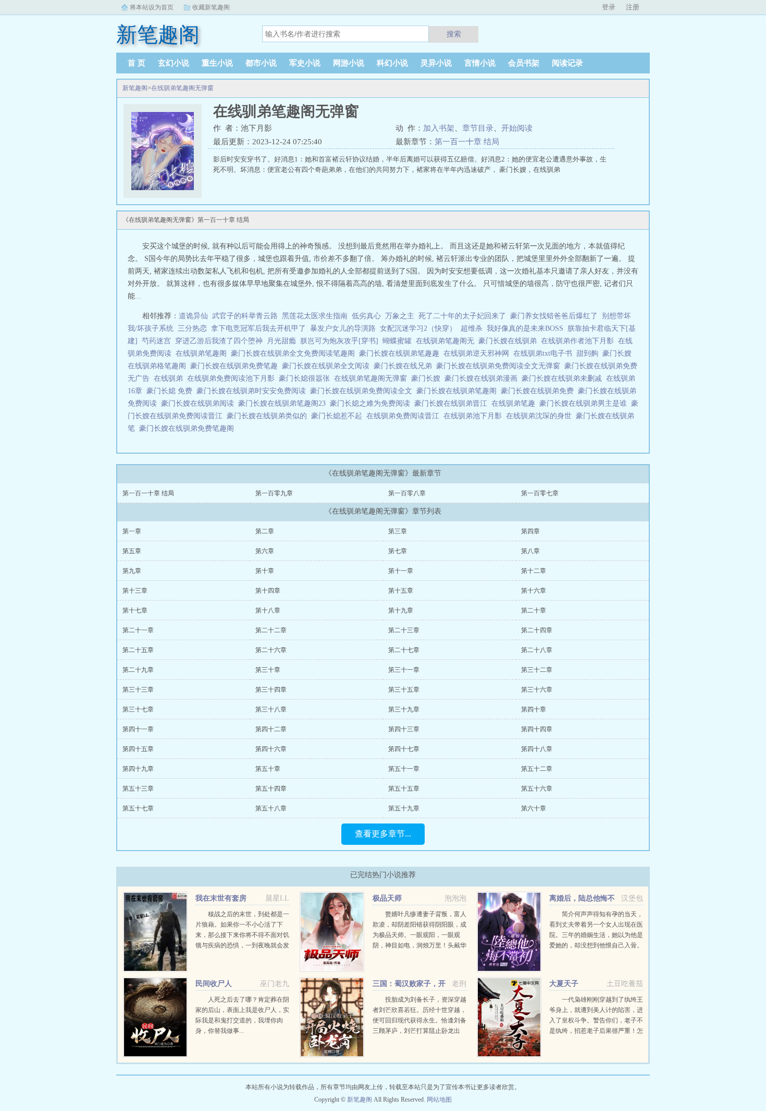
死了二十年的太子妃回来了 (462, 316)
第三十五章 (403, 689)
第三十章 (267, 669)
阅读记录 (567, 63)
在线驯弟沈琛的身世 (541, 416)
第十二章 (533, 571)
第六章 (264, 551)
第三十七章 (138, 709)
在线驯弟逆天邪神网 (478, 353)
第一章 (131, 531)
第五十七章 (138, 808)
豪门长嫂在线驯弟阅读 (199, 403)
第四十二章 (271, 729)
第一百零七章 (540, 493)
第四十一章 (138, 729)
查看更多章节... (383, 833)
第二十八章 (536, 650)
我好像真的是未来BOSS (525, 328)
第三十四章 (271, 689)
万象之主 (399, 316)
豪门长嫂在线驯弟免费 (539, 391)
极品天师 (387, 898)
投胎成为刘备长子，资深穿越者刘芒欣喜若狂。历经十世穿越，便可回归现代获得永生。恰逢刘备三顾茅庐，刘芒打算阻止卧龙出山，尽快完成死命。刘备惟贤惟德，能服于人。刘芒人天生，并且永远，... (419, 1031)
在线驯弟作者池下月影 (579, 341)
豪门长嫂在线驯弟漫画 (483, 378)
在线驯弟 (170, 378)
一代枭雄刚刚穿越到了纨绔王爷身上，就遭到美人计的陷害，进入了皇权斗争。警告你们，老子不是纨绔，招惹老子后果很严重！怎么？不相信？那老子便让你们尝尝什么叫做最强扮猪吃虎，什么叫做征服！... (596, 1031)
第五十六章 (536, 788)
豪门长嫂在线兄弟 (405, 366)
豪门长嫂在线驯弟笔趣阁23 (284, 403)
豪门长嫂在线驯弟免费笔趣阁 (188, 428)
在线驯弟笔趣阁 (203, 353)
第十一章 (400, 571)
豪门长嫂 (427, 378)
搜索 (454, 34)
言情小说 (480, 63)
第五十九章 (403, 808)
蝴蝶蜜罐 (397, 341)
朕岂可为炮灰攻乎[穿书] (339, 341)
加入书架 (438, 128)
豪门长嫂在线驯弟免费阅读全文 (363, 391)
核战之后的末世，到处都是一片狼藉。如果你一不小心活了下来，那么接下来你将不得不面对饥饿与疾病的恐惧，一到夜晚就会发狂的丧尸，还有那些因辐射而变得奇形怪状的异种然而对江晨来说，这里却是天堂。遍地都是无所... (242, 945)
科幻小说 (392, 63)
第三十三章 (138, 689)
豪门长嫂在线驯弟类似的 (269, 416)
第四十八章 (536, 749)
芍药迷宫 (156, 341)
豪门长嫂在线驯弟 (509, 341)
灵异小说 (436, 63)
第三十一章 (403, 669)
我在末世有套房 (220, 898)
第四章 (530, 531)
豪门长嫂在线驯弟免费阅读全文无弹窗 (500, 366)
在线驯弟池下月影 (474, 416)
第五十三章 (138, 788)
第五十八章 (271, 808)
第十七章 (134, 610)
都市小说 (261, 63)
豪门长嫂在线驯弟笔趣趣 (401, 353)
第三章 (397, 531)
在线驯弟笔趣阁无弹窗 (182, 88)
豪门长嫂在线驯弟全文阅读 (328, 366)
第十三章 (134, 590)
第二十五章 (138, 650)
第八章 (530, 551)
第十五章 (400, 590)
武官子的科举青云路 (245, 316)
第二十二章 (271, 630)
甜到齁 (589, 353)
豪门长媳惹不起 (338, 416)
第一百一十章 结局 (467, 142)
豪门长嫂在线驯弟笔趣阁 (458, 391)
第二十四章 (536, 630)
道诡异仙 (193, 316)
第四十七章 (403, 749)
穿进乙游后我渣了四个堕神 (219, 341)
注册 (632, 7)
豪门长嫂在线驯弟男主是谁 (585, 403)
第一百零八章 (407, 493)
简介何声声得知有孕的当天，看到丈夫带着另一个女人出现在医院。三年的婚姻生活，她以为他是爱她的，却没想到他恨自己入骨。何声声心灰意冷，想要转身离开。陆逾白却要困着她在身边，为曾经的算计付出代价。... (596, 945)
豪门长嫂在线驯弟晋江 (452, 403)
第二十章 (533, 610)
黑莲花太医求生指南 (315, 316)
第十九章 (400, 610)
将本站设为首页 (152, 7)
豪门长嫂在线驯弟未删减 (564, 378)
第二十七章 (403, 650)
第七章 (397, 551)
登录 (608, 7)
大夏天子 (563, 984)
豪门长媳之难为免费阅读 (372, 403)
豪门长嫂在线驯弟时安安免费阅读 (253, 391)
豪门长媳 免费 (171, 391)
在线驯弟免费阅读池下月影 (233, 378)
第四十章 (533, 709)
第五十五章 (403, 788)
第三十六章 (536, 689)
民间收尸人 (213, 984)
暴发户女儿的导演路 (343, 328)
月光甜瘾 (281, 341)
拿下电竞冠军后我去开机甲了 (258, 328)
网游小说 (348, 63)
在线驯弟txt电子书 (544, 353)
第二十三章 (403, 630)
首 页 (136, 63)
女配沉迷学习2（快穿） (418, 328)
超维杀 (472, 328)
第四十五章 (138, 749)
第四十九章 (138, 768)
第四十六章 (271, 749)
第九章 (131, 571)
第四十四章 (536, 729)
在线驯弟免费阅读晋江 (404, 416)
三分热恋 (192, 328)
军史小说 (304, 63)
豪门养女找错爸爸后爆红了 (554, 316)
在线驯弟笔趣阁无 (447, 341)
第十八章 (267, 610)
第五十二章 (536, 768)
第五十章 (267, 768)
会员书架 (523, 63)
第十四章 (267, 590)
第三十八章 (271, 709)
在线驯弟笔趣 (515, 403)
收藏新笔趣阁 (211, 7)
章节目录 (477, 128)
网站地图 (439, 1099)
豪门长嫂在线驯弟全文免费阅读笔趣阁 (295, 353)
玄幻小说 (173, 63)
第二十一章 (138, 630)
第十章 (264, 571)
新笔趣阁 (134, 88)
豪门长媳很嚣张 (306, 378)
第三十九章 (403, 709)
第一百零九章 (274, 493)
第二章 (264, 531)
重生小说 (217, 63)
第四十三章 (403, 729)
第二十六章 (271, 650)
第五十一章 (403, 768)
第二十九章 (138, 669)
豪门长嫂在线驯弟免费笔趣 (236, 366)
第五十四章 (271, 788)
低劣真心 (366, 316)
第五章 (131, 551)
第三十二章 (536, 669)
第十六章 (533, 590)
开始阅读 (517, 128)
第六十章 (533, 808)
